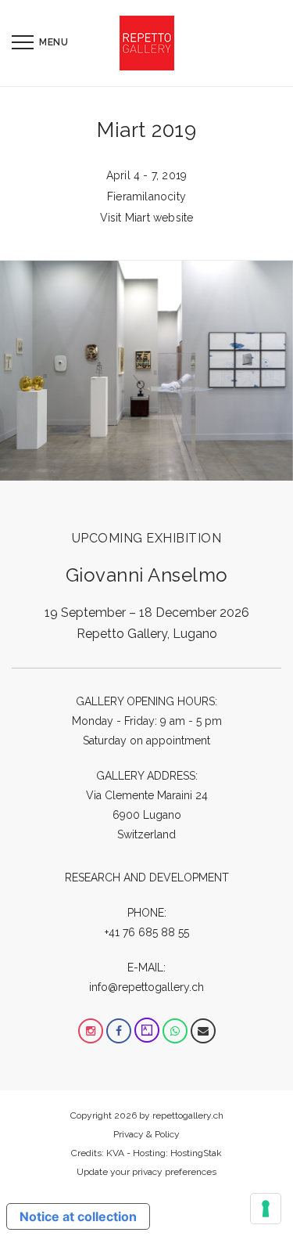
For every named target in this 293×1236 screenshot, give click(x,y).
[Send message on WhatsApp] (175, 1031)
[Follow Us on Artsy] (146, 1031)
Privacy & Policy (146, 1134)
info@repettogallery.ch (146, 987)
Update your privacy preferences (146, 1171)
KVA (115, 1153)
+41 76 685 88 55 (147, 932)
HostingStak (196, 1153)
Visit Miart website (147, 217)
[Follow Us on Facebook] (118, 1031)
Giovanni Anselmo (147, 575)
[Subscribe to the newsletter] (203, 1031)
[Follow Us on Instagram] (90, 1031)
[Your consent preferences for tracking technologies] (265, 1208)
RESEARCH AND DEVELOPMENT (147, 877)
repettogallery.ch (187, 1115)
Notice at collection (78, 1216)
